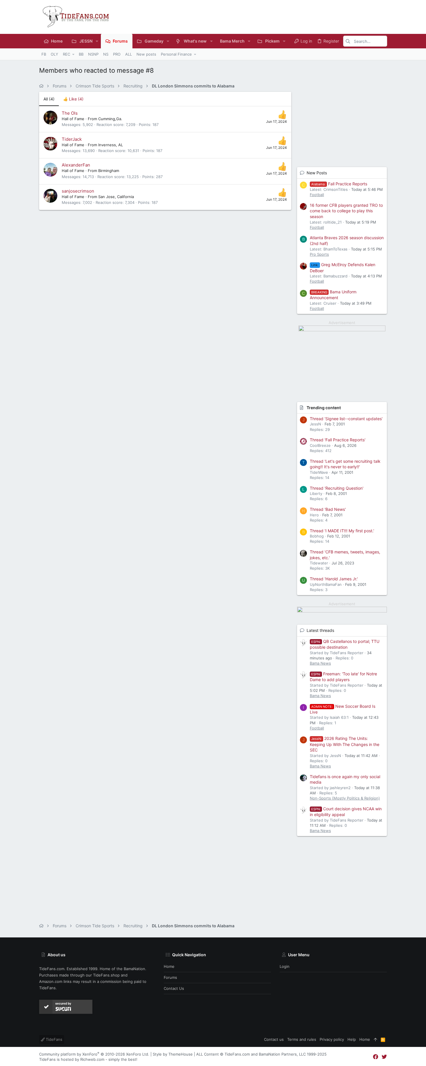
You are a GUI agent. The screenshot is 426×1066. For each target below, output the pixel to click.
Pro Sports (319, 254)
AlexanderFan (76, 165)
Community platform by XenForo (94, 1054)
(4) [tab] (48, 98)
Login (285, 966)
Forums (170, 977)
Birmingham (108, 170)
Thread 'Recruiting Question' (336, 488)
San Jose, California (116, 196)
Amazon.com (50, 981)
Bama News (320, 663)
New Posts (317, 172)
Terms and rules (301, 1039)
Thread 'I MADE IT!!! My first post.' (342, 530)
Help (351, 1039)
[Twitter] (384, 1057)
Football (317, 194)
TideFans (53, 1039)
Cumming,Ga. (110, 118)
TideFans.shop (106, 975)
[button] (97, 41)
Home (169, 966)
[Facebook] (375, 1057)
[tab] (73, 99)
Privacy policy (332, 1039)
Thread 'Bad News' (328, 509)
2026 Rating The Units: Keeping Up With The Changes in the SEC (344, 744)
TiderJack (72, 139)
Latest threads (320, 630)
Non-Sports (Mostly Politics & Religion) (345, 798)
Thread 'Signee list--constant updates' (346, 418)
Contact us (174, 988)
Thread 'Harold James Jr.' (334, 578)
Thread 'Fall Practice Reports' (337, 439)
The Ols (70, 113)
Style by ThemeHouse (173, 1054)
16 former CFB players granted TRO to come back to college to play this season (346, 211)
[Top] (375, 1039)
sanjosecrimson (78, 191)
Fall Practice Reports (339, 183)
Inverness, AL (110, 144)
